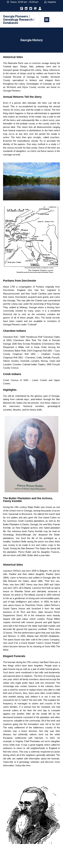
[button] (46, 19)
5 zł (46, 772)
